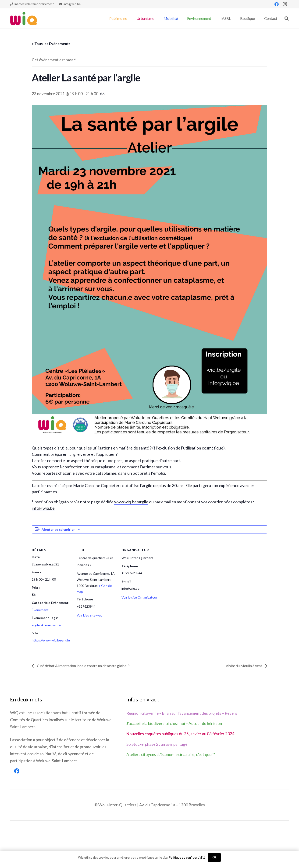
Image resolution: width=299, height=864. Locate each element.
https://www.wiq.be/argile (51, 640)
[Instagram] (285, 4)
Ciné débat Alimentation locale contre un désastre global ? (83, 665)
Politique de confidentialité (187, 857)
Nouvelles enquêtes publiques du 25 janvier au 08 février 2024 (180, 733)
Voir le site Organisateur (139, 597)
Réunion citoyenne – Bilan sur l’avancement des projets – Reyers (181, 713)
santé (56, 625)
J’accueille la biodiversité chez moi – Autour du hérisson (174, 723)
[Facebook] (276, 4)
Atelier (46, 625)
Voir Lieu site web (90, 615)
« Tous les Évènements (51, 43)
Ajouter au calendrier (58, 529)
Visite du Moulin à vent (244, 665)
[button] (129, 18)
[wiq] (23, 18)
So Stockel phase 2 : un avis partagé (156, 744)
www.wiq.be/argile (131, 501)
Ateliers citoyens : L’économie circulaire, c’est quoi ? (170, 754)
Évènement (40, 610)
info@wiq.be (43, 508)
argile (36, 625)
